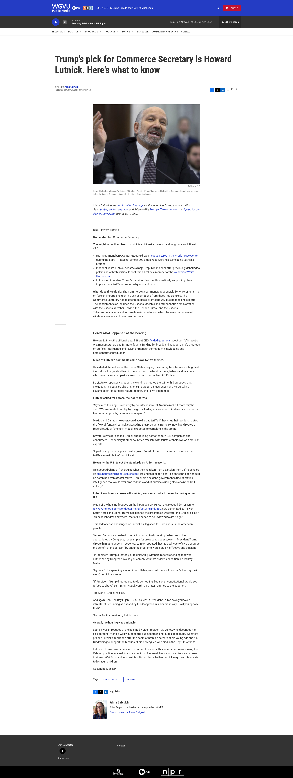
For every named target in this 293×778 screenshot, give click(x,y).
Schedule (143, 31)
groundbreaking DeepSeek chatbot (118, 473)
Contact (186, 31)
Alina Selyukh (71, 86)
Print (234, 89)
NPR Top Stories (111, 679)
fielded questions (160, 340)
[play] (55, 22)
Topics (126, 31)
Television (58, 31)
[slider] (69, 22)
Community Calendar (165, 31)
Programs (91, 31)
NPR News (132, 679)
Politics (73, 31)
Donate (233, 8)
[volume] (64, 22)
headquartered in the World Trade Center (174, 255)
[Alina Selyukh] (100, 709)
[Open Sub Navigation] (81, 31)
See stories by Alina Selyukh (128, 712)
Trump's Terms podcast (164, 209)
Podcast (110, 31)
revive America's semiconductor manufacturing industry (127, 508)
